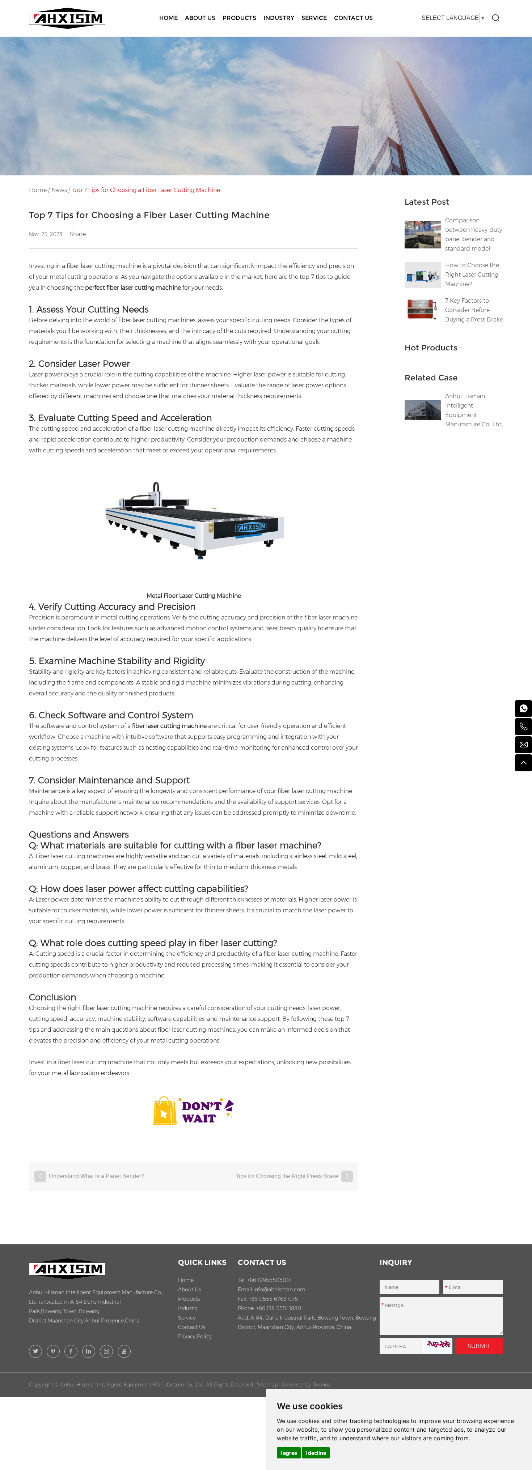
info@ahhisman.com (279, 1289)
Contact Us (353, 17)
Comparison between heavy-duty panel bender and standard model (473, 234)
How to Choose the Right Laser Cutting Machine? (472, 274)
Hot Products (431, 348)
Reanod (322, 1384)
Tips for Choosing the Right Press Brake (287, 1176)
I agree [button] (288, 1453)
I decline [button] (315, 1453)
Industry (278, 17)
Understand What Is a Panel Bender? (96, 1176)
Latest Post (427, 202)
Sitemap (267, 1384)
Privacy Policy (195, 1336)
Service (314, 17)
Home (168, 17)
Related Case (431, 378)
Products (239, 17)
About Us (200, 17)
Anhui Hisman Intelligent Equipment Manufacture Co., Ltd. (474, 410)
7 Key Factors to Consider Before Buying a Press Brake (474, 310)
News (59, 190)
